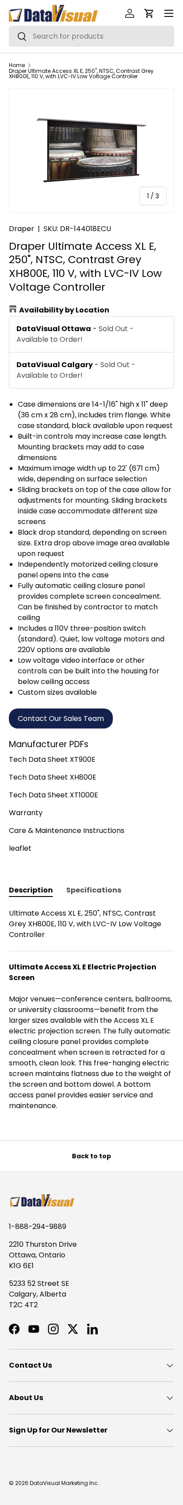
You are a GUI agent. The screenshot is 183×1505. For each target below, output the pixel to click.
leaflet (20, 848)
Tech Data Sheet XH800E (52, 777)
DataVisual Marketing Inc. (64, 1483)
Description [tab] (31, 890)
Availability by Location (64, 310)
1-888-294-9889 (37, 1226)
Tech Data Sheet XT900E (52, 759)
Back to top (91, 1156)
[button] (149, 13)
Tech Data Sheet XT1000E (53, 795)
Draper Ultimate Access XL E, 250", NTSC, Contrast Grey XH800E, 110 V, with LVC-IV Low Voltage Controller (81, 73)
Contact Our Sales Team (61, 718)
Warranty (26, 813)
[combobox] (91, 36)
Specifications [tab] (93, 890)
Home (17, 65)
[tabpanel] (91, 1009)
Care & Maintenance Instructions (66, 830)
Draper (21, 229)
